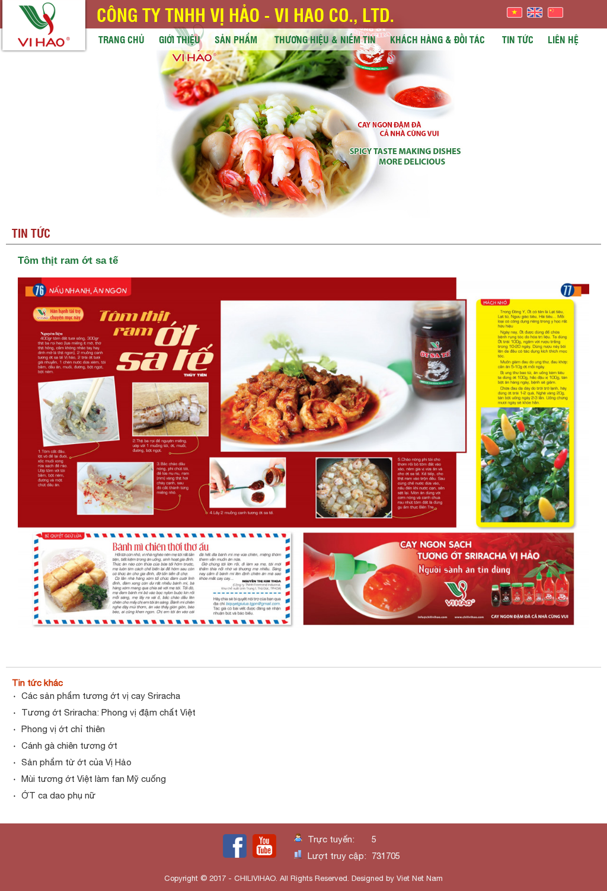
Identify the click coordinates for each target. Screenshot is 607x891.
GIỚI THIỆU (179, 39)
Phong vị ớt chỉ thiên (63, 729)
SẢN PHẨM (236, 39)
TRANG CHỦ (121, 39)
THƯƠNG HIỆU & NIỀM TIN (325, 39)
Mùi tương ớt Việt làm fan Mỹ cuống (93, 779)
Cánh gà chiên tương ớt (69, 745)
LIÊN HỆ (563, 39)
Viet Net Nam (420, 878)
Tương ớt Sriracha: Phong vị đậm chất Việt (108, 712)
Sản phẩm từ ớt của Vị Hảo (76, 762)
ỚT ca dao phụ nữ (58, 795)
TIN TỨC (517, 39)
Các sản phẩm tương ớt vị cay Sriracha (100, 696)
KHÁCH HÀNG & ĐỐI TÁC (437, 39)
